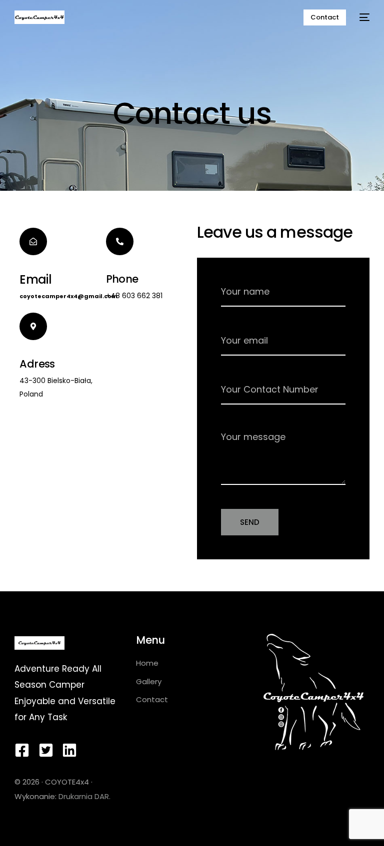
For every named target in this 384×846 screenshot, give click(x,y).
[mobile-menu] (363, 17)
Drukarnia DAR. (84, 796)
